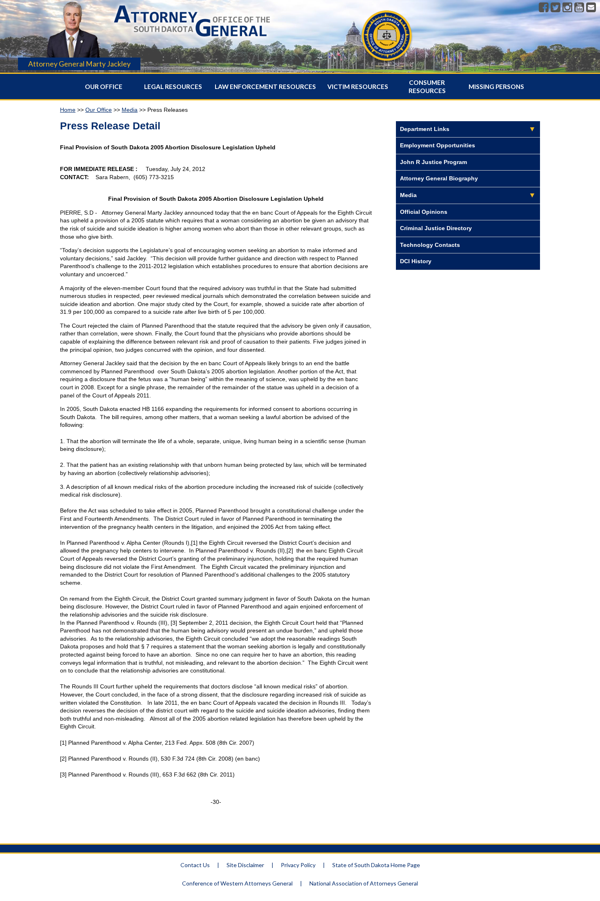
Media (130, 110)
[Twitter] (555, 7)
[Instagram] (567, 7)
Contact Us (195, 864)
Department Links (424, 129)
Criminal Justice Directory (436, 228)
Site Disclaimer (245, 864)
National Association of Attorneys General (363, 883)
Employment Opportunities (437, 145)
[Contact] (591, 7)
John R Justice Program (433, 162)
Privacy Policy (298, 864)
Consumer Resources (427, 86)
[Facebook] (544, 7)
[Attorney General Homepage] (192, 38)
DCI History (415, 261)
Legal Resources (173, 86)
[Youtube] (579, 7)
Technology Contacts (430, 245)
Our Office (103, 86)
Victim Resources (357, 86)
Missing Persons (496, 86)
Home (68, 110)
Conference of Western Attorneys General (237, 883)
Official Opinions (423, 212)
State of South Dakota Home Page (376, 864)
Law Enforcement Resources (265, 86)
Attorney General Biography (439, 178)
